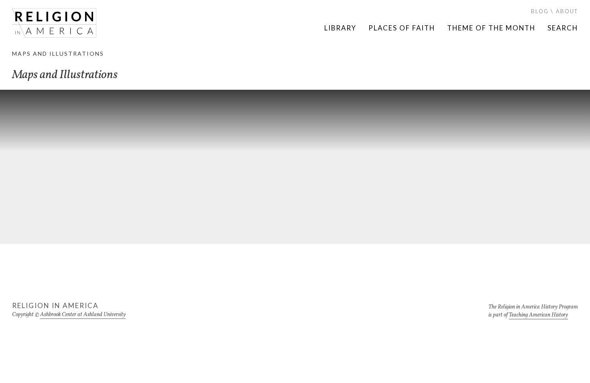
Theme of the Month (491, 28)
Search (562, 28)
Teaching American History (538, 315)
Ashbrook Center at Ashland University (83, 314)
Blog (540, 11)
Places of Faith (401, 28)
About (567, 11)
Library (340, 28)
